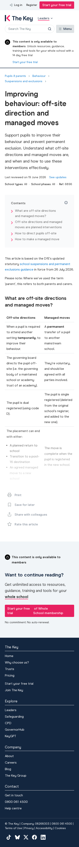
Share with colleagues (31, 514)
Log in (18, 5)
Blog (8, 769)
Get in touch (14, 795)
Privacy (29, 828)
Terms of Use (13, 828)
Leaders (10, 710)
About (9, 756)
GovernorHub (14, 729)
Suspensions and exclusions (23, 81)
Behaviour (39, 76)
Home (9, 656)
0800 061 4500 (16, 802)
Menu (67, 29)
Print (18, 495)
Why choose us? (17, 662)
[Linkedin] (43, 837)
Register (31, 5)
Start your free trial (56, 5)
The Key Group (15, 775)
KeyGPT (10, 736)
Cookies (60, 828)
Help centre (13, 808)
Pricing (9, 675)
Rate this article (26, 524)
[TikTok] (9, 837)
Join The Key (14, 690)
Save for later (25, 505)
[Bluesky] (17, 837)
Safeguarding (14, 716)
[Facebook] (34, 837)
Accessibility (44, 828)
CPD (8, 723)
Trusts (9, 669)
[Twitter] (26, 837)
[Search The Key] (49, 29)
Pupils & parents (15, 76)
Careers (11, 762)
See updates (57, 177)
